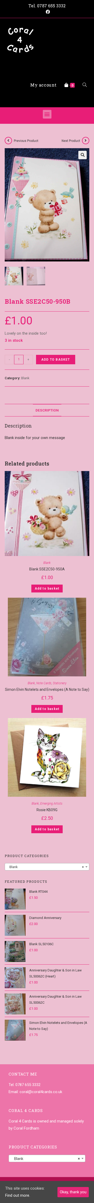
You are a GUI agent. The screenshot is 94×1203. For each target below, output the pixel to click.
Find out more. (17, 1195)
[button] (47, 114)
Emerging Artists (51, 803)
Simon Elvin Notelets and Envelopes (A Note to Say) (47, 689)
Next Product (71, 141)
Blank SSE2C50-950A (47, 569)
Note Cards (43, 683)
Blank (25, 378)
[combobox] (47, 866)
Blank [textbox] (45, 867)
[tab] (47, 410)
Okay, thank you (73, 1192)
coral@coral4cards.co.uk (41, 1091)
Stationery (60, 683)
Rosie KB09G (47, 810)
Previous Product (26, 141)
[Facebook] (47, 12)
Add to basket (55, 359)
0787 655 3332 (51, 5)
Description (47, 410)
